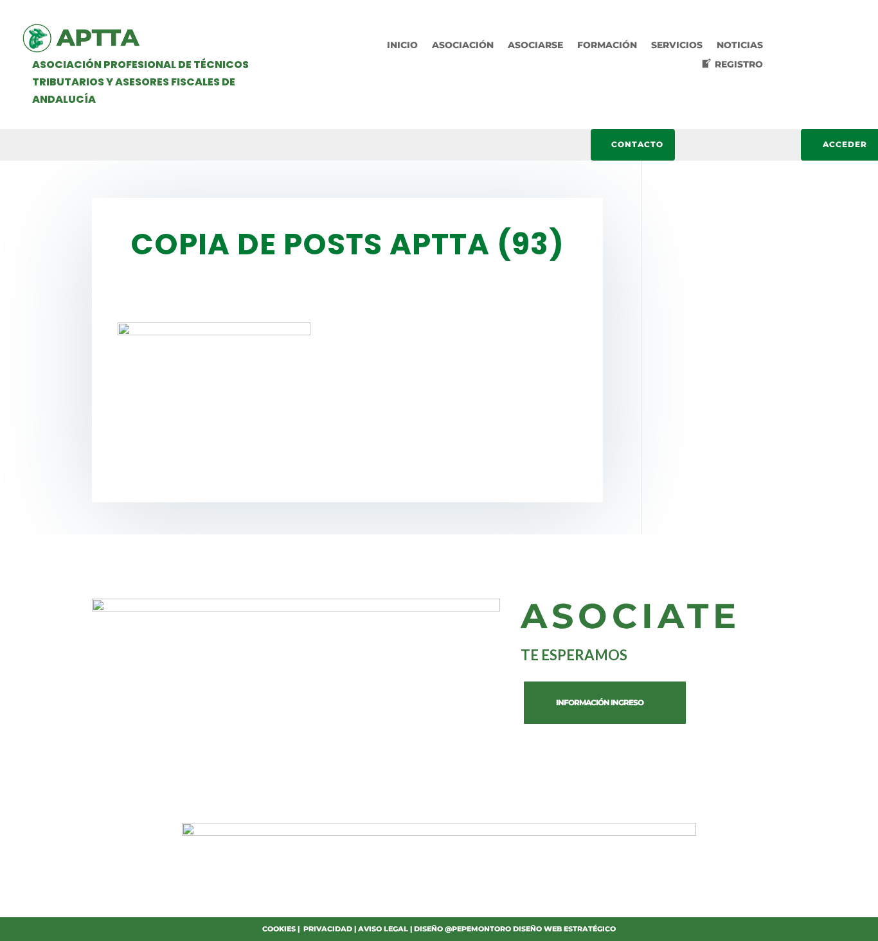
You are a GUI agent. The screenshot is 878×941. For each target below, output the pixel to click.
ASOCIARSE (535, 45)
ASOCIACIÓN (463, 45)
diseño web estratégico (564, 928)
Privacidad (327, 928)
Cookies (279, 928)
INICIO (402, 45)
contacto (637, 144)
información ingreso (599, 702)
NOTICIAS (740, 45)
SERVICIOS (677, 45)
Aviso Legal (383, 928)
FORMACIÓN (607, 45)
